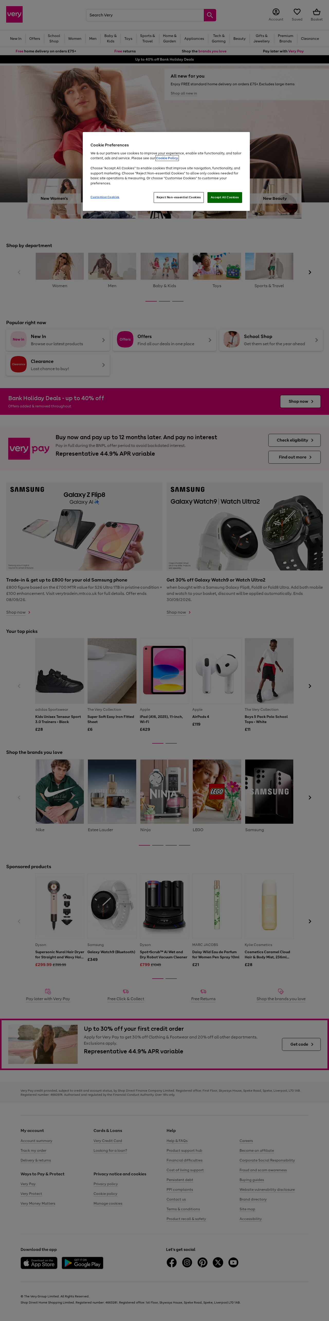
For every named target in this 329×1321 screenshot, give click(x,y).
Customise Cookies (105, 197)
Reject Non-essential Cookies (179, 197)
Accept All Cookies (225, 197)
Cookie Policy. (167, 158)
